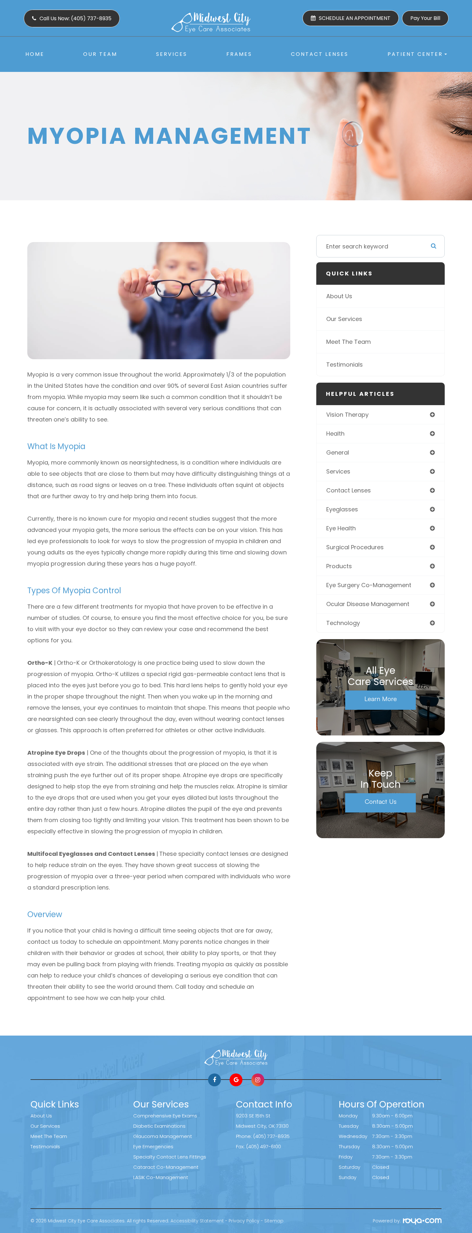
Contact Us (381, 801)
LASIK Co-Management (160, 1177)
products (339, 566)
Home (34, 54)
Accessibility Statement (197, 1221)
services (338, 471)
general (337, 452)
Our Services (344, 319)
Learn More (380, 699)
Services (171, 54)
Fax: (241, 1146)
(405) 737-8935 (271, 1136)
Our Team (100, 54)
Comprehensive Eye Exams (165, 1115)
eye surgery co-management (368, 585)
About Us (339, 296)
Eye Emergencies (153, 1146)
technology (343, 623)
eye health (341, 528)
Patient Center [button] (415, 54)
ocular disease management (367, 604)
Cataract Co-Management (165, 1167)
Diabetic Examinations (159, 1126)
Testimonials (344, 364)
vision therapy (347, 415)
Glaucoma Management (162, 1136)
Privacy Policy (244, 1221)
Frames (239, 54)
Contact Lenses (319, 54)
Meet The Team (348, 342)
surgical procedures (355, 547)
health (335, 434)
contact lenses (348, 490)
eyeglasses (342, 509)
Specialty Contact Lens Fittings (169, 1156)
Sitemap (274, 1221)
